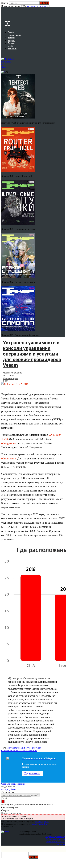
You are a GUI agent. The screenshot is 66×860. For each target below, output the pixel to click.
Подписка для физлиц (55, 836)
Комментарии (10, 378)
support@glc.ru (42, 821)
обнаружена (8, 443)
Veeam (13, 747)
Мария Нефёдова (12, 372)
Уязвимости (31, 750)
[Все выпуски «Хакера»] (1, 53)
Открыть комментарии (13, 784)
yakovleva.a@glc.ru (39, 824)
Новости (13, 750)
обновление (8, 458)
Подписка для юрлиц (55, 839)
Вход (62, 4)
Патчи (21, 750)
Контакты (60, 844)
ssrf (8, 747)
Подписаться (32, 773)
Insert (33, 857)
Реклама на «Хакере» (55, 841)
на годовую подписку (37, 6)
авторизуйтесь (8, 789)
